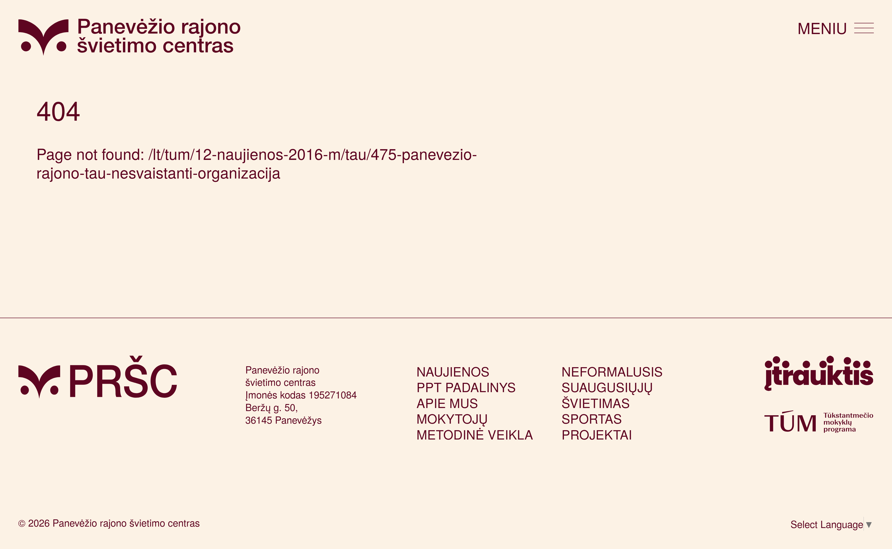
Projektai (597, 434)
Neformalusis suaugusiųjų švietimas (612, 387)
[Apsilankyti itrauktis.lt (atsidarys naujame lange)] (818, 377)
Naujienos (452, 371)
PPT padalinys (466, 386)
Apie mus (447, 402)
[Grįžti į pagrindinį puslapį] (97, 377)
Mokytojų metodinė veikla (474, 426)
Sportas (592, 418)
